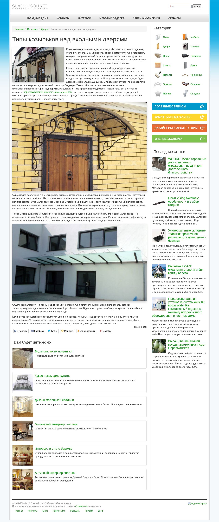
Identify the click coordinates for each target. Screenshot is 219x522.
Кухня (193, 65)
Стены (166, 65)
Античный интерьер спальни (55, 472)
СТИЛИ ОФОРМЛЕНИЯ (146, 18)
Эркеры (167, 84)
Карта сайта (59, 510)
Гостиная (195, 55)
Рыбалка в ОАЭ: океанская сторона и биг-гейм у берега (186, 269)
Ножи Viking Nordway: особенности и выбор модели (183, 201)
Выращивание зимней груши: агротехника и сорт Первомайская (187, 344)
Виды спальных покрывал (53, 351)
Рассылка (75, 510)
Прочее (167, 93)
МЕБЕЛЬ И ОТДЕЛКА (111, 18)
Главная (19, 29)
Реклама (89, 510)
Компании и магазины (172, 117)
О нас (45, 510)
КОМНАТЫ (63, 18)
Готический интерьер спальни (56, 424)
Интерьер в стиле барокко (53, 448)
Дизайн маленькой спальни (54, 399)
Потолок (167, 74)
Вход (100, 510)
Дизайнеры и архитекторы (176, 128)
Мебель (194, 37)
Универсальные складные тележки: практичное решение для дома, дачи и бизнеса (187, 235)
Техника (194, 46)
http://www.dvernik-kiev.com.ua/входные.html (47, 92)
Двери (44, 29)
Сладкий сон (81, 506)
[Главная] (31, 7)
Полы (166, 55)
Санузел (195, 93)
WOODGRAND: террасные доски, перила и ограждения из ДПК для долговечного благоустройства (187, 165)
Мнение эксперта (168, 139)
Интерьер (84, 18)
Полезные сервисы (170, 106)
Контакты (32, 510)
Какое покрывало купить (52, 375)
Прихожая (196, 74)
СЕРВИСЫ (174, 18)
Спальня (195, 84)
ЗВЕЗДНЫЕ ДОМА (37, 18)
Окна (166, 37)
